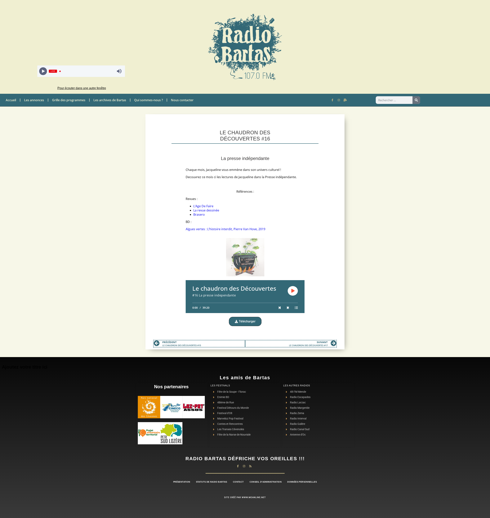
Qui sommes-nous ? (148, 100)
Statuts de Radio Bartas (211, 482)
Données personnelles (302, 482)
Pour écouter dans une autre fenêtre (81, 88)
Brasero (199, 214)
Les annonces (34, 100)
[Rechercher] (416, 100)
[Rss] (250, 466)
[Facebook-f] (332, 100)
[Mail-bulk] (345, 100)
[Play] (43, 71)
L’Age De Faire (203, 206)
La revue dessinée (206, 210)
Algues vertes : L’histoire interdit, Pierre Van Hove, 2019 (225, 229)
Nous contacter (182, 100)
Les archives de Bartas (109, 100)
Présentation (181, 482)
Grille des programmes (68, 100)
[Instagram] (338, 100)
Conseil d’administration (266, 482)
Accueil (11, 100)
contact (238, 482)
